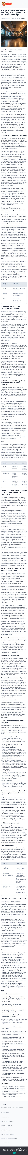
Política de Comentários (7, 1134)
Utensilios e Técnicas (6, 18)
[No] (26, 1151)
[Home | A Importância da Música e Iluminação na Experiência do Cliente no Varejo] (7, 3)
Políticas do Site (5, 1143)
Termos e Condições (6, 1125)
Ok (14, 1152)
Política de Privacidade (7, 1121)
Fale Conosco (5, 1117)
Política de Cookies (6, 1130)
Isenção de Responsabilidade (9, 1138)
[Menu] (26, 4)
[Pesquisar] (23, 4)
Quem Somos (5, 1112)
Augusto (23, 18)
